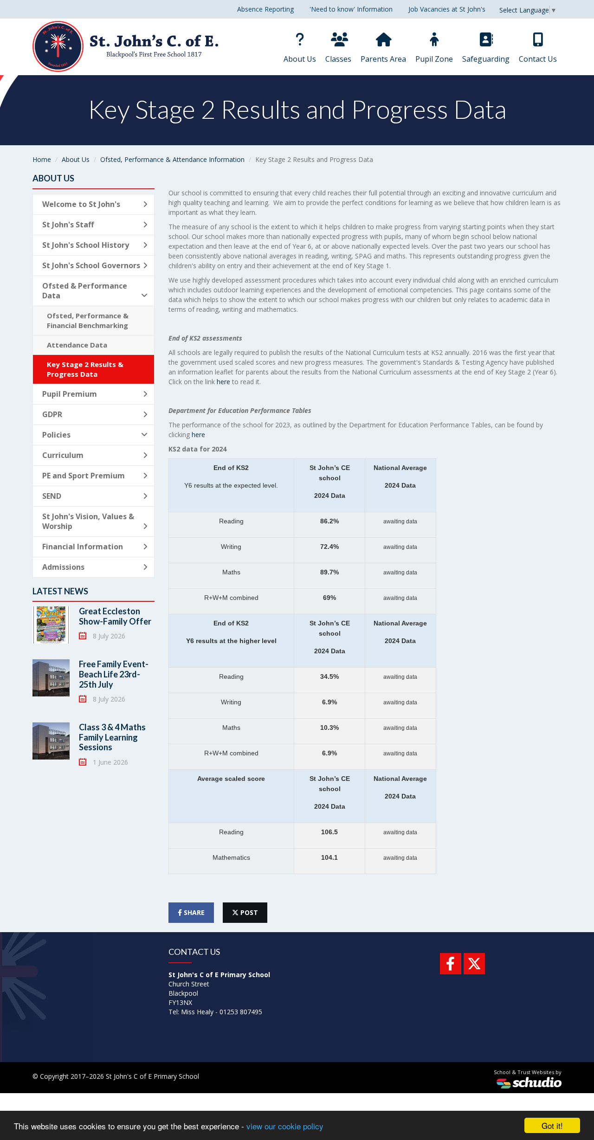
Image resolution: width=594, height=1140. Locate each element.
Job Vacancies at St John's (446, 9)
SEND (51, 496)
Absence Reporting (265, 9)
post (248, 912)
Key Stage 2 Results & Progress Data (85, 369)
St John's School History (85, 245)
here (223, 381)
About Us (300, 59)
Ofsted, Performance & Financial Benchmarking (88, 320)
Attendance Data (77, 344)
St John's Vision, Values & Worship (88, 521)
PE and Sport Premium (83, 475)
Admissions (63, 567)
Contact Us (538, 59)
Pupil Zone (434, 59)
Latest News (60, 591)
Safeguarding (486, 59)
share (193, 912)
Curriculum (63, 455)
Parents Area (383, 59)
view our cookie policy (284, 1126)
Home (41, 159)
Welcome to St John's (81, 204)
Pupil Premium (69, 394)
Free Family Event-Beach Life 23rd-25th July (113, 674)
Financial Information (82, 546)
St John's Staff (68, 224)
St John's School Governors (91, 265)
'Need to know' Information (351, 9)
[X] (474, 963)
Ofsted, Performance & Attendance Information (172, 159)
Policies (56, 435)
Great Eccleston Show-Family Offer (115, 616)
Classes (338, 59)
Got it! (552, 1125)
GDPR (52, 414)
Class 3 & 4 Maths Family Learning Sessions (112, 737)
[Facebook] (450, 963)
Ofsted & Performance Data (84, 291)
